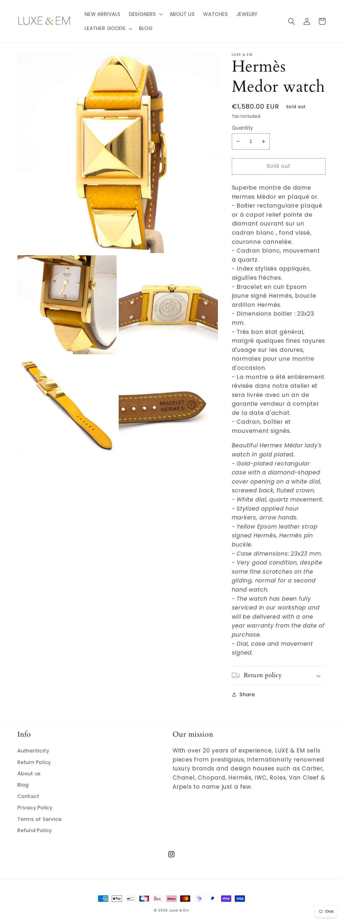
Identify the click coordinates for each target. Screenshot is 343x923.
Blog (23, 784)
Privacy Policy (35, 807)
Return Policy (34, 762)
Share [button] (247, 694)
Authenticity (33, 750)
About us (29, 773)
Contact (28, 796)
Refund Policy (34, 830)
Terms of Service (39, 819)
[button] (145, 14)
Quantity (242, 128)
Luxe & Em (179, 910)
